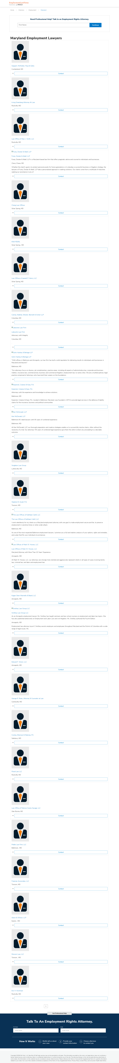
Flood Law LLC (17, 771)
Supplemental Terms (65, 1061)
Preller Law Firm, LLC (19, 845)
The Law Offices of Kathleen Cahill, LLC (25, 519)
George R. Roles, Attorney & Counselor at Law (27, 698)
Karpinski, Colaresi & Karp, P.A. (22, 389)
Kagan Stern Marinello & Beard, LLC (24, 596)
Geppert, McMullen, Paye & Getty (23, 66)
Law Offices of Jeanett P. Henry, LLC (24, 278)
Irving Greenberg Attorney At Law (23, 102)
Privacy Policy (75, 1061)
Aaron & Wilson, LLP (19, 918)
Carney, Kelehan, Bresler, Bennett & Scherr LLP (28, 315)
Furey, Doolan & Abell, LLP (21, 156)
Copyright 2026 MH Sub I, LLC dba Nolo (23, 1055)
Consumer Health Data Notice (98, 1061)
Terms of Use (56, 1061)
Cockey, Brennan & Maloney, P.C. (23, 735)
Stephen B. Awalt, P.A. (19, 502)
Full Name (15, 1027)
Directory (21, 10)
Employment (32, 10)
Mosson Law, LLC (18, 954)
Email (61, 1027)
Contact (61, 73)
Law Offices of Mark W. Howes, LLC (24, 549)
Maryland (43, 10)
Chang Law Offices (18, 205)
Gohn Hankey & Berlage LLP (21, 357)
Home (12, 10)
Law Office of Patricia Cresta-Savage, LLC (26, 808)
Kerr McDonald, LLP (18, 416)
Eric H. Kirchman (17, 991)
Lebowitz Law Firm (18, 332)
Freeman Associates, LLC (20, 881)
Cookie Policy (83, 1061)
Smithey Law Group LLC (20, 613)
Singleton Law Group (19, 465)
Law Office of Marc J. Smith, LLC (23, 139)
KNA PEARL (16, 242)
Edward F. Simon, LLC (19, 662)
